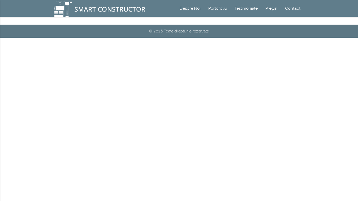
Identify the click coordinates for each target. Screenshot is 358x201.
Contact (292, 8)
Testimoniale (246, 8)
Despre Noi (190, 8)
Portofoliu (217, 8)
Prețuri (271, 8)
